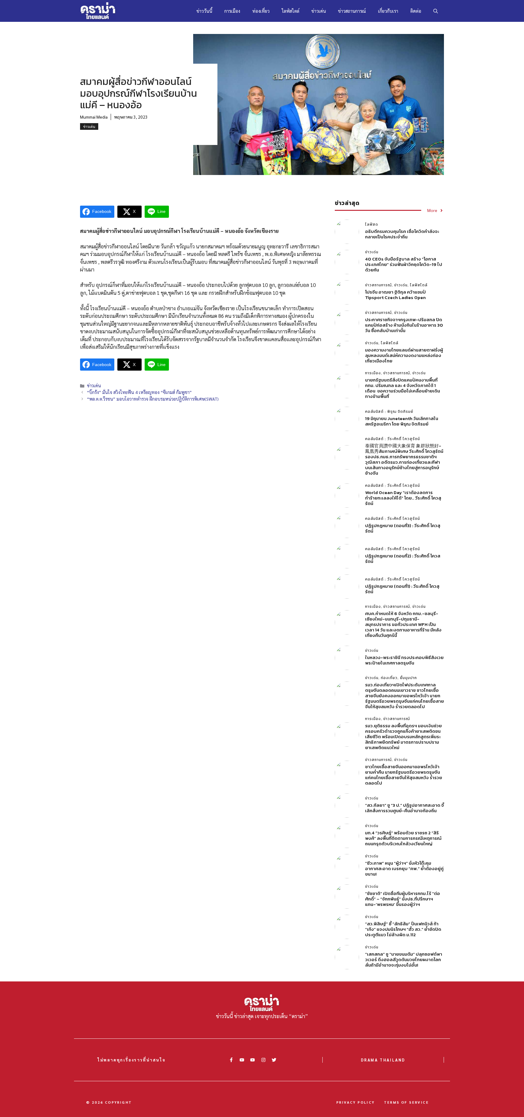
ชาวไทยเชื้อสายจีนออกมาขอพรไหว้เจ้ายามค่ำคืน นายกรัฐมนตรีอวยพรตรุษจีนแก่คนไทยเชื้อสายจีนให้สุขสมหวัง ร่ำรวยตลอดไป (403, 774)
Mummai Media (94, 116)
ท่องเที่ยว (261, 11)
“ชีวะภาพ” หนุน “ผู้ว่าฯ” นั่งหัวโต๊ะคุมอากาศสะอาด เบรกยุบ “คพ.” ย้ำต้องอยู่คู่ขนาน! (404, 868)
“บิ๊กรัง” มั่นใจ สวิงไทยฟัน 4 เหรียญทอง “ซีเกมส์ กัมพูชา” (139, 392)
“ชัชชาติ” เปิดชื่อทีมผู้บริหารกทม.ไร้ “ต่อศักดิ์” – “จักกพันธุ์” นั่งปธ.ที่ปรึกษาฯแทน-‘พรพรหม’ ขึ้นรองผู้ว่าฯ (402, 899)
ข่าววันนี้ (204, 11)
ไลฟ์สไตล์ (290, 11)
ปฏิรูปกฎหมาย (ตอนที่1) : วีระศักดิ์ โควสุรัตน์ (402, 589)
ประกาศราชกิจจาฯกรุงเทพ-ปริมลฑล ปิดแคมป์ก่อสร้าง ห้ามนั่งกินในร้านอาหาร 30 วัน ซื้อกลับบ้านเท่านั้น (404, 325)
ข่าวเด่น (318, 11)
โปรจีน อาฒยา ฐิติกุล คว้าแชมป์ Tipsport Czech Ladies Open (395, 294)
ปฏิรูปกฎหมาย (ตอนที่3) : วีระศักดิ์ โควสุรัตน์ (402, 528)
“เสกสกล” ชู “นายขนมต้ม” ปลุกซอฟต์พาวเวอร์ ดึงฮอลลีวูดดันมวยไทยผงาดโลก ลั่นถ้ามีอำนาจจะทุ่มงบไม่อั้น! (403, 959)
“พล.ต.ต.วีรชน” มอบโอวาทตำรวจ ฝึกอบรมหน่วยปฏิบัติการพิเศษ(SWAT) (153, 399)
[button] (435, 11)
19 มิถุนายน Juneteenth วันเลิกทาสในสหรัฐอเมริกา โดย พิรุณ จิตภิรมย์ (401, 421)
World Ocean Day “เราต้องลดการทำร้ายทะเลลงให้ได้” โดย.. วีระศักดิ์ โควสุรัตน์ (403, 498)
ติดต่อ (415, 11)
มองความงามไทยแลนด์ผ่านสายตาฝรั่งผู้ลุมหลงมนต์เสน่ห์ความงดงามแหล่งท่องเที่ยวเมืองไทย (404, 355)
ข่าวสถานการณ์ (352, 11)
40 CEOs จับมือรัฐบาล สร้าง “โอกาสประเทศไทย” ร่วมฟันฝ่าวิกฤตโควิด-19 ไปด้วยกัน (403, 264)
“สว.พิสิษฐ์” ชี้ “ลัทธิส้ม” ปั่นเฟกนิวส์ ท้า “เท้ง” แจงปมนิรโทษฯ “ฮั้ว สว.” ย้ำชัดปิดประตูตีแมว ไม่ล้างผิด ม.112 (403, 929)
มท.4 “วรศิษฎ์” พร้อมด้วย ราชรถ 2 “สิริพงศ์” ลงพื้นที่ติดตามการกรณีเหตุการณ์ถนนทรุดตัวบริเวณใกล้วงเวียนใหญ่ (403, 838)
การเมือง (232, 11)
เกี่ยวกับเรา (388, 11)
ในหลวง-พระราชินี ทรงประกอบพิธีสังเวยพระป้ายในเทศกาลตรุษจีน (404, 660)
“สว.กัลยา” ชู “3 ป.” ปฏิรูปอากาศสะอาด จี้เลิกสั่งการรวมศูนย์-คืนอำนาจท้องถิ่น (404, 808)
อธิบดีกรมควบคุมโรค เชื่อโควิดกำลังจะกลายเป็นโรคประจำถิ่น (402, 234)
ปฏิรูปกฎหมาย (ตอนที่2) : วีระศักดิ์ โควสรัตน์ (402, 558)
